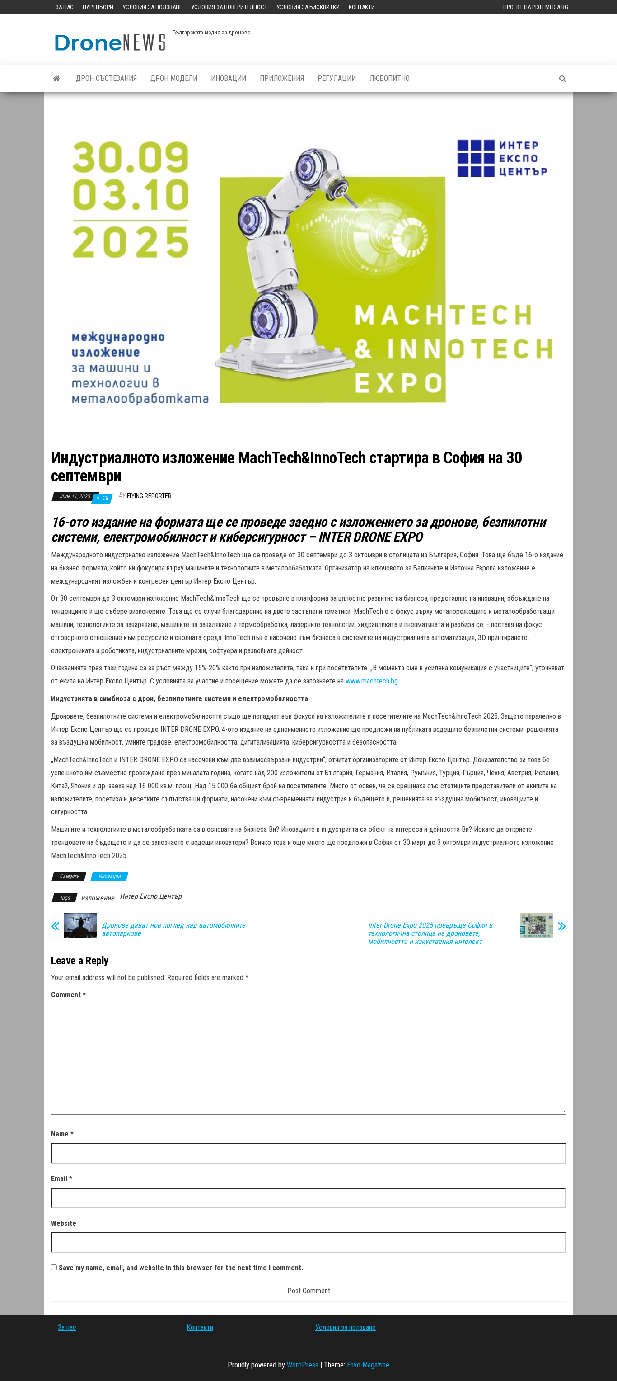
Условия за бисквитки (308, 7)
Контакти (362, 7)
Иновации (228, 78)
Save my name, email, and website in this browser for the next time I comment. (181, 1267)
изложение (97, 898)
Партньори (98, 7)
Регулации (337, 78)
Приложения (282, 78)
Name (62, 1134)
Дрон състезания (106, 78)
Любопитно (389, 78)
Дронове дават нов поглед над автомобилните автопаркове (173, 929)
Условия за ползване (152, 7)
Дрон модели (173, 78)
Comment (68, 994)
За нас (65, 7)
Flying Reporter (149, 496)
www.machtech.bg (372, 681)
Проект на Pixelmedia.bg (535, 7)
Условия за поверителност (229, 7)
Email (61, 1178)
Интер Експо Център (151, 896)
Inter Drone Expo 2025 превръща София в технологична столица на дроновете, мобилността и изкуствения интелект (430, 933)
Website (63, 1223)
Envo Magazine (368, 1365)
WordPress (302, 1365)
